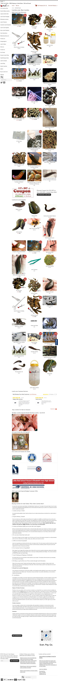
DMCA (1, 69)
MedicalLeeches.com (4, 35)
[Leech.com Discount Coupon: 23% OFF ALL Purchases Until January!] (50, 174)
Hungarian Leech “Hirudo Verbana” (19, 251)
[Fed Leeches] (50, 366)
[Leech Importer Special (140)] (19, 113)
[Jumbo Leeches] (19, 224)
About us (2, 47)
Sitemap (2, 74)
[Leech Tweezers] (34, 262)
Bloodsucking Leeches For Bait (49, 357)
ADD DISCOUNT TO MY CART (44, 194)
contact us (15, 551)
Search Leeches (3, 66)
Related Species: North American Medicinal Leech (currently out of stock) (28, 667)
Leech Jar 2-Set (50, 45)
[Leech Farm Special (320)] (34, 112)
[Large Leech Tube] (34, 94)
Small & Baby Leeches (5, 11)
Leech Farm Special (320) (34, 118)
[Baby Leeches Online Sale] (34, 223)
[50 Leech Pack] (34, 20)
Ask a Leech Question (4, 30)
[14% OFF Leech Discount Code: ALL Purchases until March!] (19, 175)
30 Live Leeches (50, 29)
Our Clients (2, 52)
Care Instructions (3, 33)
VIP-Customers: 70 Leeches (19, 79)
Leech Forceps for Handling (19, 47)
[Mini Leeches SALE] (50, 245)
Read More (43, 405)
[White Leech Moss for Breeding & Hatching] (50, 75)
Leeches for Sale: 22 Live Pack (19, 24)
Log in (13, 5)
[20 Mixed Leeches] (34, 41)
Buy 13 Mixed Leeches (49, 105)
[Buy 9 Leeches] (50, 58)
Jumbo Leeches (19, 231)
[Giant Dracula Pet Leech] (50, 227)
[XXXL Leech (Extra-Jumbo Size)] (19, 264)
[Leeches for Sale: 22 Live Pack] (19, 19)
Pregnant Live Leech (49, 291)
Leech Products (3, 22)
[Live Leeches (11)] (19, 59)
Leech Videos (3, 44)
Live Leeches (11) (19, 65)
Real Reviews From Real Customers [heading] (21, 394)
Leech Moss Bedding (50, 266)
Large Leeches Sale (4, 13)
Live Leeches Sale (4, 8)
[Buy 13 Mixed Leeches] (50, 96)
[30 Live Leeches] (50, 21)
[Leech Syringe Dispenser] (50, 117)
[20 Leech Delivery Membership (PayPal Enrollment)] (34, 138)
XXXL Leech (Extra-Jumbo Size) (19, 274)
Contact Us (2, 49)
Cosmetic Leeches (34, 351)
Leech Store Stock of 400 (19, 164)
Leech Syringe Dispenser (49, 127)
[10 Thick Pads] (19, 135)
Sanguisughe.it (3, 41)
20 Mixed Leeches (34, 51)
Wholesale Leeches (4, 19)
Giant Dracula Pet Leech (49, 237)
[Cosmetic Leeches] (34, 348)
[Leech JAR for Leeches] (34, 373)
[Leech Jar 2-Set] (50, 38)
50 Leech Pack (34, 26)
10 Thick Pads (19, 141)
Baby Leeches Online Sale (34, 228)
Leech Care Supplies (4, 27)
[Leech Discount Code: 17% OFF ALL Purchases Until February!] (34, 176)
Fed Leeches (49, 373)
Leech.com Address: (43, 669)
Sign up (17, 5)
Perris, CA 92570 (42, 672)
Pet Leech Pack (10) (19, 371)
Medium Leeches (19, 209)
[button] (55, 394)
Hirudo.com (2, 38)
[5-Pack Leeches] (50, 300)
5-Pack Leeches (50, 305)
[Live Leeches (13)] (19, 91)
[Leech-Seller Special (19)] (34, 73)
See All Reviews (33, 394)
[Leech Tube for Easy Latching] (34, 58)
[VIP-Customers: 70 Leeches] (19, 73)
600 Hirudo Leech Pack (49, 149)
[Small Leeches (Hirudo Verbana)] (50, 208)
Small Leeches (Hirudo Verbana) (50, 215)
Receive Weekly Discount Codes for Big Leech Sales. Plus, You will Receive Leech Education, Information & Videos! (9, 657)
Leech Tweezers (34, 269)
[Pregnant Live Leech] (50, 284)
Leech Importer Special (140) (19, 118)
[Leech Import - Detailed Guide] (50, 157)
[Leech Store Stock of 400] (19, 158)
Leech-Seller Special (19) (34, 78)
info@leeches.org (23, 591)
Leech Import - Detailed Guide (49, 162)
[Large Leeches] (34, 208)
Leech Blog (2, 63)
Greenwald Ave (42, 671)
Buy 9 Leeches (49, 64)
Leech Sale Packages (4, 16)
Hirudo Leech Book (34, 325)
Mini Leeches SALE (49, 252)
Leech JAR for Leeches (34, 387)
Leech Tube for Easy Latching (34, 64)
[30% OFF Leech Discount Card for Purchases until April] (34, 158)
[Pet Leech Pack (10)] (19, 365)
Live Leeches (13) (19, 97)
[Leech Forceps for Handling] (19, 39)
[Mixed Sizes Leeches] (19, 322)
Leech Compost (3, 60)
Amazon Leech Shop (4, 55)
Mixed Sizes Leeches (19, 326)
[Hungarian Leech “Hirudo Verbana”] (19, 245)
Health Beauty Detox (4, 58)
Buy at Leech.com (4, 71)
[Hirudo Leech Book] (34, 321)
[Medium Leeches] (19, 204)
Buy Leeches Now (17, 635)
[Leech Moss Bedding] (50, 260)
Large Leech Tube (34, 101)
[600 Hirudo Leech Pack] (50, 139)
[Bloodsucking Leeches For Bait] (50, 351)
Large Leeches (34, 215)
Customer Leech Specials (5, 24)
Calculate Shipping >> (52, 5)
